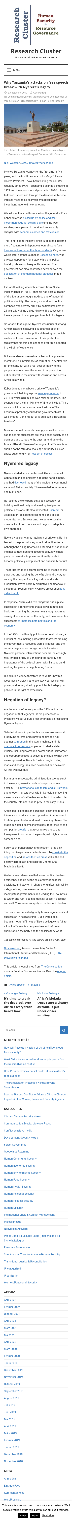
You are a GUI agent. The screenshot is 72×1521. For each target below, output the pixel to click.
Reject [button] (35, 1515)
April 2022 (10, 1300)
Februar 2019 (12, 1440)
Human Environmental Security (22, 1172)
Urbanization (11, 1275)
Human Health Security (17, 1186)
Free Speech (18, 984)
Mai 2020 (9, 1335)
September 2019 (13, 1391)
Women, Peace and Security (20, 1282)
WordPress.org (12, 1499)
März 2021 (10, 1328)
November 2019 (13, 1377)
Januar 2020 (11, 1363)
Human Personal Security (24, 101)
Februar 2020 (12, 1356)
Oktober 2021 (12, 1314)
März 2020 (10, 1349)
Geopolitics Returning (16, 1151)
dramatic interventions (17, 746)
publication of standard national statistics (28, 273)
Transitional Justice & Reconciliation (25, 1261)
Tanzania (34, 984)
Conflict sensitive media (18, 1130)
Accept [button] (23, 1515)
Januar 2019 (11, 1447)
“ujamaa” (54, 510)
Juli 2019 (9, 1405)
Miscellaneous (12, 1221)
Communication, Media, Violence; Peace (28, 96)
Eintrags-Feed (12, 1485)
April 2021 (10, 1321)
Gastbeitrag (39, 92)
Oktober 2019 (12, 1384)
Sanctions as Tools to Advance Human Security (32, 1254)
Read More (48, 1515)
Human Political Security (51, 101)
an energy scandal (48, 393)
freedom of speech (41, 453)
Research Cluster (36, 51)
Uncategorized (12, 1268)
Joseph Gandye (49, 255)
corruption (20, 741)
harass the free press (34, 857)
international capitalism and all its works (43, 788)
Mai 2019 (9, 1419)
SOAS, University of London (37, 163)
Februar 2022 (12, 1307)
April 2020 (10, 1342)
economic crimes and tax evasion (39, 232)
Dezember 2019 (13, 1370)
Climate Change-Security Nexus (22, 1116)
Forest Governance (15, 1144)
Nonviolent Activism (16, 1228)
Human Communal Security (20, 1158)
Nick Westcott (12, 163)
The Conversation (51, 966)
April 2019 (10, 1426)
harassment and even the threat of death (28, 250)
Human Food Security (17, 1179)
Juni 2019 (10, 1412)
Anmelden (10, 1478)
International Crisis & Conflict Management (29, 1214)
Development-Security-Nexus (21, 1137)
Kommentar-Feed (14, 1492)
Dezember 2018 (13, 1454)
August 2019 (11, 1398)
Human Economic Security (19, 1165)
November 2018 (13, 1461)
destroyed (20, 482)
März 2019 (10, 1433)
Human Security (13, 1207)
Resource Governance (17, 1247)
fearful (23, 829)
